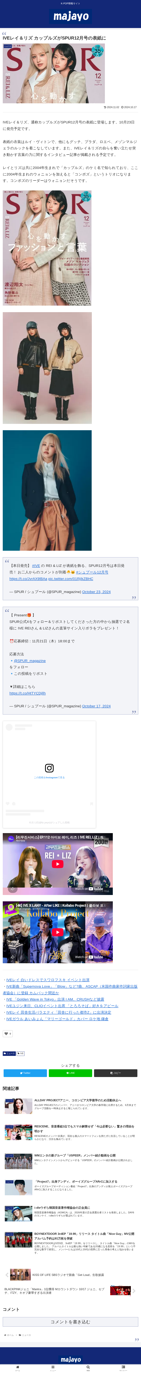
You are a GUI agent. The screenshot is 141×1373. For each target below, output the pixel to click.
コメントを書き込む (70, 1321)
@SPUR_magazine (30, 661)
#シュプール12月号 (92, 572)
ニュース (11, 1053)
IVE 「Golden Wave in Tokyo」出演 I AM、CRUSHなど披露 (55, 999)
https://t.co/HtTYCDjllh (27, 693)
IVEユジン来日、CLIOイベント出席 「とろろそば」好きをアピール (62, 1006)
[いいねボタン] (6, 1033)
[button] (130, 709)
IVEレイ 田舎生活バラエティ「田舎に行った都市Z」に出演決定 (58, 1012)
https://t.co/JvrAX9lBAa (28, 579)
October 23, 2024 (96, 592)
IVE (22, 1053)
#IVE (36, 566)
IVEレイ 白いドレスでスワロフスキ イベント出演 (47, 980)
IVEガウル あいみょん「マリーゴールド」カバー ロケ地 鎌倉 (57, 1019)
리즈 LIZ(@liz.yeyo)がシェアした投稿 (49, 822)
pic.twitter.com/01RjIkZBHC (70, 579)
